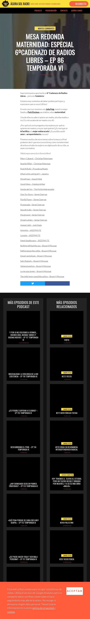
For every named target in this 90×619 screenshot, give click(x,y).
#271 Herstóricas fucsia (66, 412)
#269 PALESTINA (66, 522)
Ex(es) (66, 339)
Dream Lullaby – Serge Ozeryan (33, 220)
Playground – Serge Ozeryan (32, 215)
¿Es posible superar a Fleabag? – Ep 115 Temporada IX (23, 411)
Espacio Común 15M (67, 475)
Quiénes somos (76, 10)
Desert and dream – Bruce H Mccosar (36, 256)
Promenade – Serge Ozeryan (32, 204)
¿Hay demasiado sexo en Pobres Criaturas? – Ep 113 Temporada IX (23, 485)
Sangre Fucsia (67, 336)
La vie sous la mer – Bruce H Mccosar (35, 271)
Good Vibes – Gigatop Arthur (32, 184)
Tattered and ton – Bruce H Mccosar (35, 266)
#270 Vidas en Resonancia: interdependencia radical (66, 448)
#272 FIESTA (67, 376)
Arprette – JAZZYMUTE (30, 230)
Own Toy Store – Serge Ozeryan (33, 194)
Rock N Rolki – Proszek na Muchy (34, 169)
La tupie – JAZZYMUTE (30, 235)
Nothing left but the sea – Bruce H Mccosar (38, 245)
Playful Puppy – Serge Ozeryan (33, 199)
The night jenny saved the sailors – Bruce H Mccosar (42, 276)
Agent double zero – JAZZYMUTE (34, 240)
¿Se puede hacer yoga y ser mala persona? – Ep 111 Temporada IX (23, 558)
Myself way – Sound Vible (31, 179)
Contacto (64, 10)
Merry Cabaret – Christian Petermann (36, 158)
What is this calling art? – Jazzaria (34, 174)
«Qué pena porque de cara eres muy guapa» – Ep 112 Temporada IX (23, 521)
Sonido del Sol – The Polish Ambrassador (37, 189)
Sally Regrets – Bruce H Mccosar (34, 261)
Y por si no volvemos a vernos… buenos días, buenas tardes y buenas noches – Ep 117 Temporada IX (23, 336)
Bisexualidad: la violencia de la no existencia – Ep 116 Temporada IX (23, 375)
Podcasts (38, 10)
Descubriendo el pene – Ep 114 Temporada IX (23, 448)
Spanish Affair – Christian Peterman (35, 163)
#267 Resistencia (66, 559)
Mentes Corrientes (46, 28)
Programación (51, 10)
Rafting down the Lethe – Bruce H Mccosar (38, 251)
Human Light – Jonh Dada (31, 225)
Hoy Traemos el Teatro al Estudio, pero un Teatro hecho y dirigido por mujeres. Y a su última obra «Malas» (67, 482)
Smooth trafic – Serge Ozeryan (33, 210)
